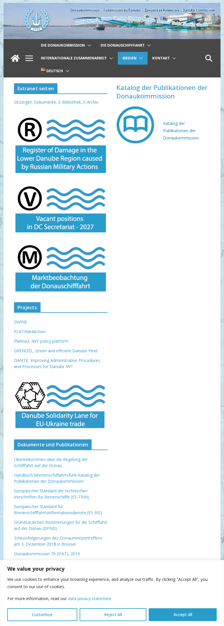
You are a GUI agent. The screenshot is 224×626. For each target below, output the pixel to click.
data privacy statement (89, 598)
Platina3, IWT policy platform (41, 341)
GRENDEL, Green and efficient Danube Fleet (56, 350)
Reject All (113, 614)
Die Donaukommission (63, 45)
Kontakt (161, 58)
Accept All (183, 614)
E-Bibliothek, (70, 102)
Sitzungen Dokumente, (35, 102)
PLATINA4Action (30, 331)
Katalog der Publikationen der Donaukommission (181, 131)
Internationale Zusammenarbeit (74, 58)
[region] (112, 593)
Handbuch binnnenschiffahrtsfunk (45, 475)
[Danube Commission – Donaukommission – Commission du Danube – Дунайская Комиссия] (112, 7)
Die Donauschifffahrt (123, 45)
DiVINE (20, 322)
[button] (88, 45)
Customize (42, 614)
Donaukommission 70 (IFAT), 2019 (47, 553)
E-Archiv (90, 102)
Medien (129, 58)
